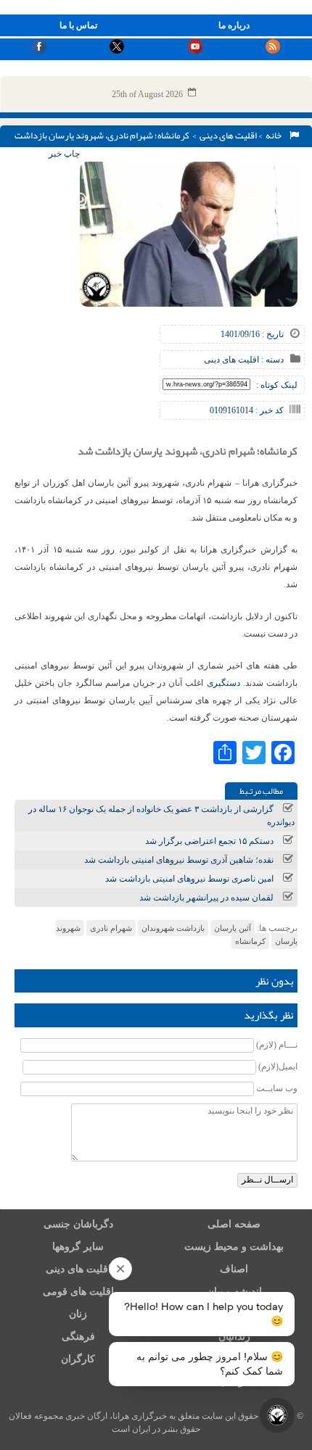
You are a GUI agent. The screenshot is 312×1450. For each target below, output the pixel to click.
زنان (78, 1314)
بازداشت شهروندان (173, 928)
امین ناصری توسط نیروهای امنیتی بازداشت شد (189, 879)
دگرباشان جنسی (78, 1224)
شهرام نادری (111, 928)
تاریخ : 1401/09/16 (252, 334)
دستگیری (223, 683)
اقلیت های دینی (228, 135)
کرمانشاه (250, 941)
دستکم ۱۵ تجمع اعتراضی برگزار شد (209, 841)
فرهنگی (78, 1336)
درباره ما (234, 25)
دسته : (271, 360)
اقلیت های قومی (78, 1291)
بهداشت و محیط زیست (234, 1246)
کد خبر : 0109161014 (247, 410)
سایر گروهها (78, 1246)
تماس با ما (78, 25)
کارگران (78, 1359)
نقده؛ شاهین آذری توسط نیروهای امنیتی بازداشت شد (179, 860)
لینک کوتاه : (276, 385)
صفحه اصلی (234, 1224)
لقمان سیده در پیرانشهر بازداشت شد (206, 897)
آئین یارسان (232, 928)
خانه (275, 135)
